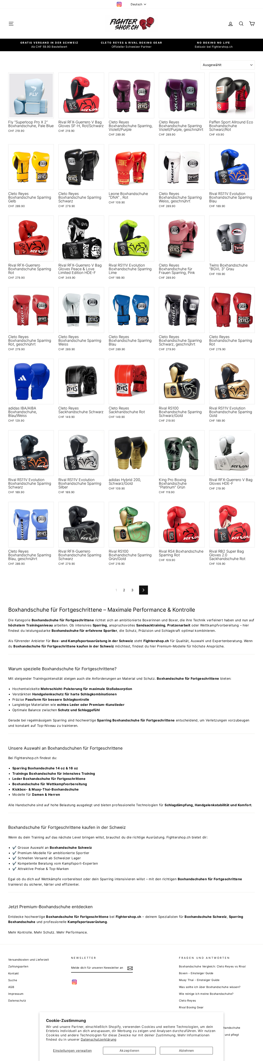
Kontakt (13, 973)
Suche (12, 980)
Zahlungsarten (18, 966)
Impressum (16, 993)
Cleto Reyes (187, 1000)
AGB (11, 987)
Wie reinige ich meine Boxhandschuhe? (206, 993)
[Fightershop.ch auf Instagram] (74, 982)
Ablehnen (186, 1050)
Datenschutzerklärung (99, 1039)
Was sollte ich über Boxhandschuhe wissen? (209, 987)
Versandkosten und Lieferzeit (28, 959)
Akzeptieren (129, 1050)
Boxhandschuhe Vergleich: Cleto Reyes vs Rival (212, 966)
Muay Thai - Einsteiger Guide (199, 980)
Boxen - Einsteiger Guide (196, 973)
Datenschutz (17, 1000)
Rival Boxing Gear (191, 1007)
